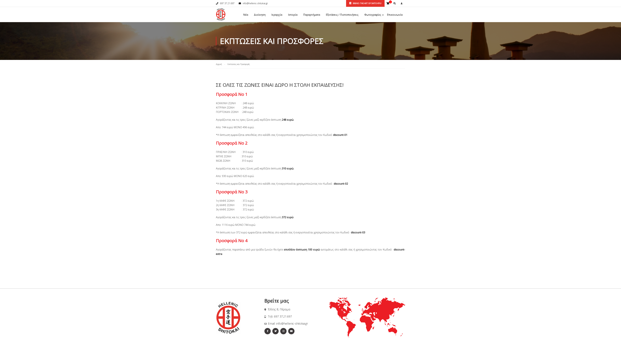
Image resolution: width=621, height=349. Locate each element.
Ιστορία (292, 14)
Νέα (245, 14)
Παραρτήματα (311, 14)
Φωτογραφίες (372, 14)
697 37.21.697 (227, 3)
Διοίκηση (260, 14)
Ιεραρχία (276, 14)
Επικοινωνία (395, 14)
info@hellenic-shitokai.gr (255, 3)
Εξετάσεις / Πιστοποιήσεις (342, 14)
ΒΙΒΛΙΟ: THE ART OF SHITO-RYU (366, 3)
